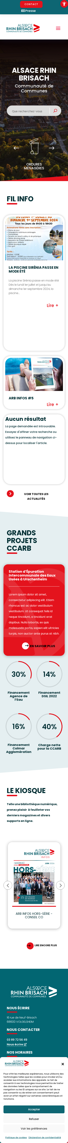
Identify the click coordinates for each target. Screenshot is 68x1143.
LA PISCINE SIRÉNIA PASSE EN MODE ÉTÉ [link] (33, 269)
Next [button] (51, 148)
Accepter (34, 1109)
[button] (63, 1064)
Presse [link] (30, 11)
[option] (34, 155)
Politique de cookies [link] (16, 1137)
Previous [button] (16, 148)
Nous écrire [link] (15, 1044)
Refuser (34, 1119)
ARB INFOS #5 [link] (21, 398)
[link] (64, 4)
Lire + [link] (53, 305)
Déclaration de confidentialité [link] (45, 1137)
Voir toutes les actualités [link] (36, 496)
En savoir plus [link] (42, 646)
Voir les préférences (34, 1128)
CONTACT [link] (31, 4)
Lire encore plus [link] (46, 945)
